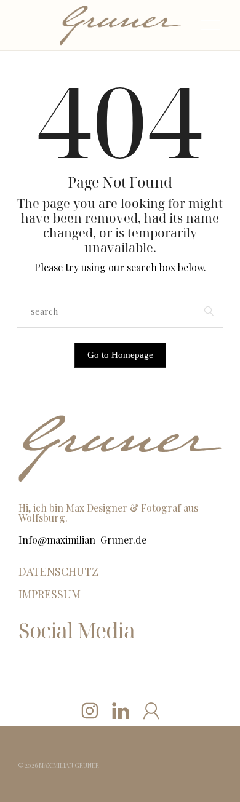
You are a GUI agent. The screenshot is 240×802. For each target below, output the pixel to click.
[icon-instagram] (89, 710)
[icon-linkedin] (120, 710)
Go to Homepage (120, 355)
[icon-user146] (151, 710)
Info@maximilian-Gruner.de (82, 539)
